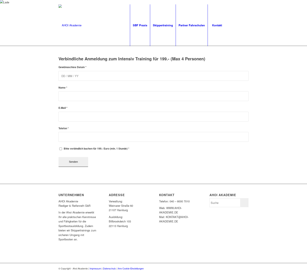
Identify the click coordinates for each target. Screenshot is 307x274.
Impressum (95, 268)
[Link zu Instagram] (239, 25)
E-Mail (62, 108)
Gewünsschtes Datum (72, 67)
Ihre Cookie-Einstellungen (131, 268)
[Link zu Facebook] (233, 25)
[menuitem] (140, 25)
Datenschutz (109, 268)
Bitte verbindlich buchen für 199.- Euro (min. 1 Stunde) (96, 148)
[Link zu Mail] (245, 25)
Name (62, 87)
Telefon (63, 128)
